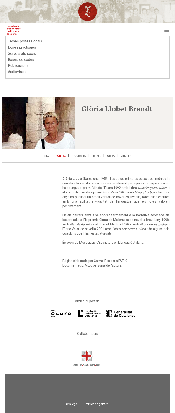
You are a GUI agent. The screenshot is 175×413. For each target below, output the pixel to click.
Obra (111, 155)
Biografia (79, 155)
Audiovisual (17, 72)
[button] (38, 123)
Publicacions (18, 65)
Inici (46, 155)
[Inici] (13, 30)
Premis (96, 155)
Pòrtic (60, 155)
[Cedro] (60, 313)
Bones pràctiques (22, 47)
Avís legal (71, 404)
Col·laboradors (87, 333)
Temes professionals (25, 41)
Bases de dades (21, 60)
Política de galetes (96, 404)
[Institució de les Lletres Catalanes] (101, 313)
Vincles (126, 155)
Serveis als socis (22, 53)
